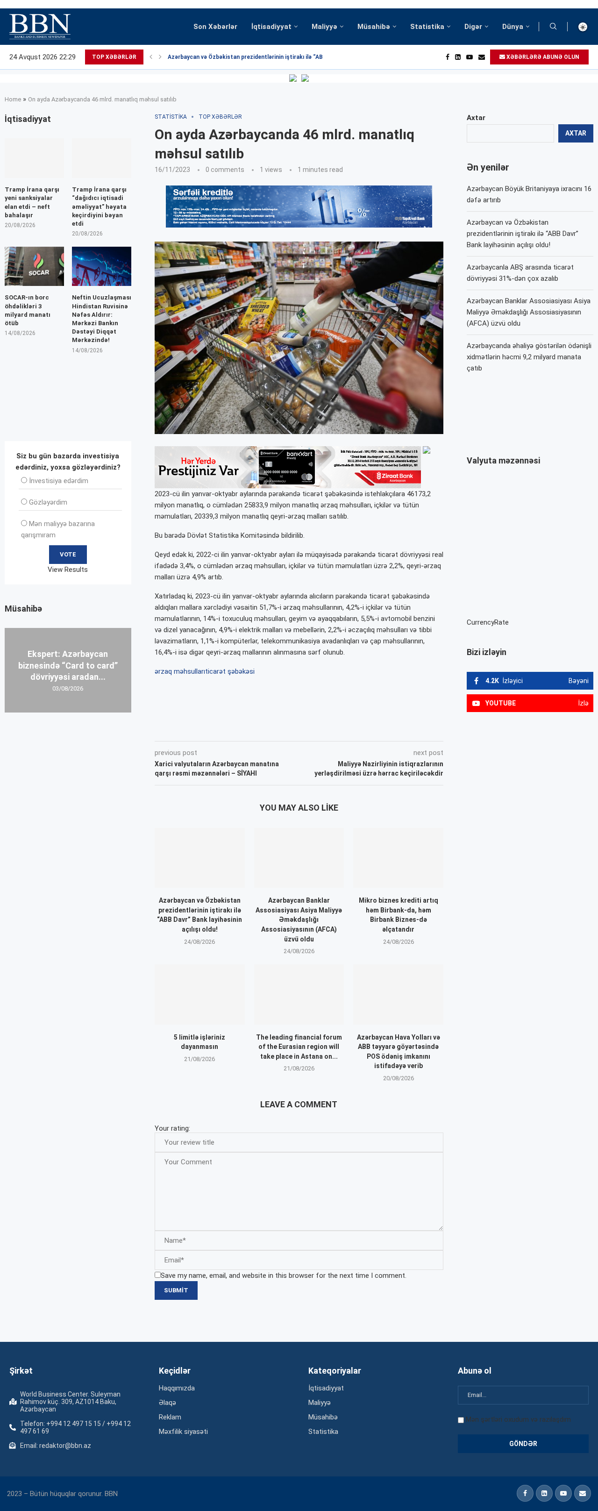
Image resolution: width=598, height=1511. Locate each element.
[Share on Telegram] (343, 727)
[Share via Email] (365, 727)
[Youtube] (469, 57)
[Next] (160, 57)
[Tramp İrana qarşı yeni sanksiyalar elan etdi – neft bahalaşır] (34, 158)
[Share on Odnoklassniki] (301, 727)
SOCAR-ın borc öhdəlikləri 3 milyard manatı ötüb (27, 310)
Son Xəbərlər (215, 26)
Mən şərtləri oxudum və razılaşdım (518, 1419)
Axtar (476, 118)
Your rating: (172, 1128)
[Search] (553, 26)
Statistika (427, 26)
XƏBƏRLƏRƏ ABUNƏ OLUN (542, 57)
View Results (68, 569)
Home (13, 99)
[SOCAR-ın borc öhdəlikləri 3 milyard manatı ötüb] (34, 266)
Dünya (512, 26)
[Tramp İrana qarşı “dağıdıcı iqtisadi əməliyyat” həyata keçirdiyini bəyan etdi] (101, 158)
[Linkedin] (458, 57)
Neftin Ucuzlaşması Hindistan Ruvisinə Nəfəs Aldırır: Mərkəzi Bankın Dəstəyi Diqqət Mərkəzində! (101, 318)
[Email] (481, 57)
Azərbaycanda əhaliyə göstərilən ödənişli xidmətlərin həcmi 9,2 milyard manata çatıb (529, 357)
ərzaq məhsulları (180, 671)
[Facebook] (447, 57)
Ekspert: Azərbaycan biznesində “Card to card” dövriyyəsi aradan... (68, 665)
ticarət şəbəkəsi (230, 671)
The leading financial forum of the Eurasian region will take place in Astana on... (299, 1046)
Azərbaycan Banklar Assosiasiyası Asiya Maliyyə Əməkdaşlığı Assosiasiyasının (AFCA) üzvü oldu (299, 919)
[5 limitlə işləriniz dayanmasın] (200, 994)
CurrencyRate (488, 622)
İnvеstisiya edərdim (58, 481)
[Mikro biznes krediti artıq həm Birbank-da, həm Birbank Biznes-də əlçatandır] (398, 858)
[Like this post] (216, 727)
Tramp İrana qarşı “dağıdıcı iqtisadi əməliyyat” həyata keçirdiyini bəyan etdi (99, 206)
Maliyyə (324, 26)
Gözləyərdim (48, 502)
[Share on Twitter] (259, 727)
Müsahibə (373, 26)
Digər (473, 26)
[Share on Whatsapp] (321, 727)
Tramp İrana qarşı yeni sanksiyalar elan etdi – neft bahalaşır (32, 202)
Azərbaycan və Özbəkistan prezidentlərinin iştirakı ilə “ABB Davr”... (258, 57)
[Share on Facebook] (238, 727)
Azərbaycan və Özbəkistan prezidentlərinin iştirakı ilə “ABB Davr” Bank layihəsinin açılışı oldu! (522, 233)
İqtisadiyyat (271, 26)
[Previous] (151, 57)
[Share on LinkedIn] (280, 727)
